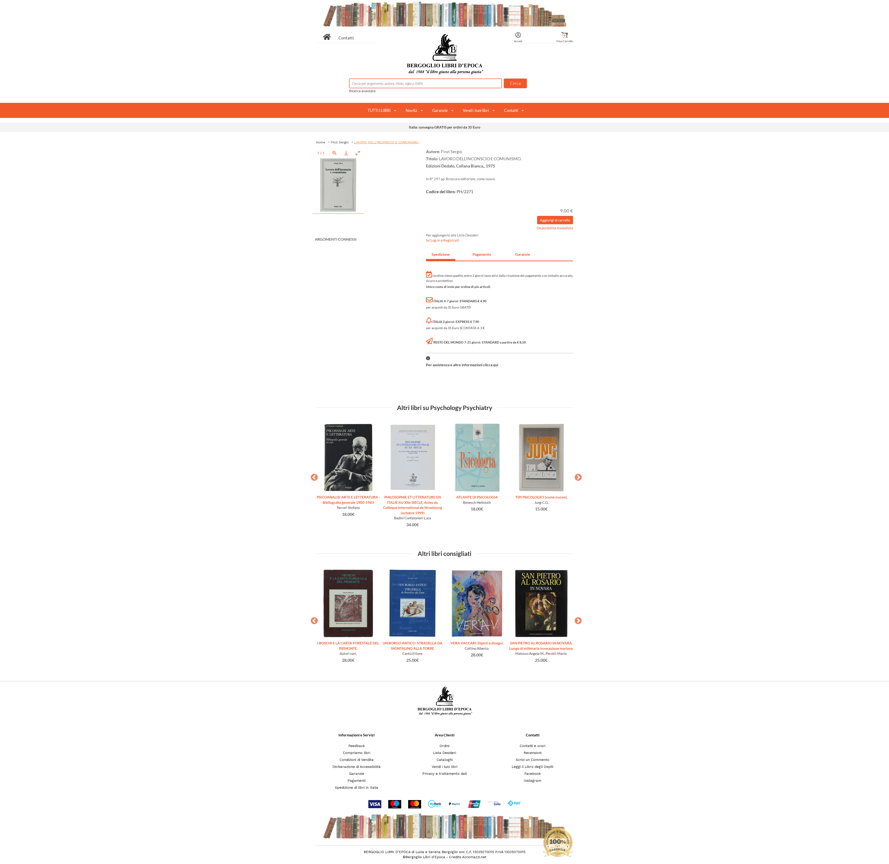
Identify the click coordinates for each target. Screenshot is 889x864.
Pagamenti (356, 781)
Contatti (346, 37)
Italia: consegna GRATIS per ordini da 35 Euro (444, 127)
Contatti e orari (532, 746)
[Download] (346, 153)
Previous (312, 476)
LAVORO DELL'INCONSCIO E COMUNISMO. (386, 142)
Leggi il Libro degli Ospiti (532, 767)
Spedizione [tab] (441, 254)
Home (320, 142)
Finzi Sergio (340, 142)
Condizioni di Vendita (357, 760)
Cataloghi (445, 760)
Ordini (444, 746)
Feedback (356, 746)
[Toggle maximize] (357, 153)
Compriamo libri (356, 753)
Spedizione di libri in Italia (356, 787)
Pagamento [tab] (482, 254)
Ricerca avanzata (362, 91)
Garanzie (440, 110)
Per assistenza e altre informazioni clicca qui (462, 365)
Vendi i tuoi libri (476, 110)
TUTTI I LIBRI (379, 110)
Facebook (532, 774)
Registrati (451, 240)
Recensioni (533, 753)
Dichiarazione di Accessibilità (356, 767)
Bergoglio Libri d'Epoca (425, 857)
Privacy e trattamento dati (444, 774)
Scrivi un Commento (532, 760)
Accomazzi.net (474, 857)
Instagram (532, 781)
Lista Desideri (444, 753)
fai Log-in (433, 240)
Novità (411, 110)
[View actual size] (334, 153)
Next (576, 476)
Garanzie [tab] (522, 254)
